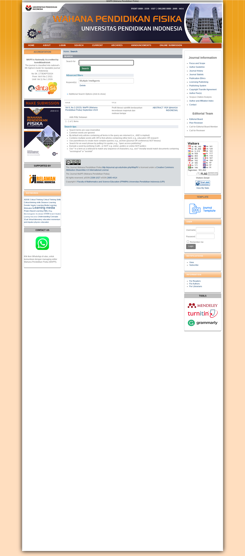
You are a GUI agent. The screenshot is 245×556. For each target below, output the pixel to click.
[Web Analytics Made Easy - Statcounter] (202, 185)
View (191, 262)
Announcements (141, 45)
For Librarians (195, 286)
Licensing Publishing (198, 82)
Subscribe (193, 265)
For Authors (194, 284)
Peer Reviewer (196, 123)
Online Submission (171, 45)
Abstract (158, 108)
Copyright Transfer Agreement (202, 89)
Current (97, 45)
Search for (71, 61)
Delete (83, 85)
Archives (117, 45)
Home (31, 45)
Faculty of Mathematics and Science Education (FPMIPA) (102, 182)
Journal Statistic (196, 74)
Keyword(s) (71, 82)
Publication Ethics (197, 78)
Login (62, 45)
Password (190, 236)
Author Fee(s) (195, 93)
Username (191, 230)
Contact (192, 105)
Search (79, 45)
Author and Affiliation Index (201, 101)
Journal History (196, 71)
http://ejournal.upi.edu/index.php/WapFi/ (120, 167)
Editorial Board (196, 119)
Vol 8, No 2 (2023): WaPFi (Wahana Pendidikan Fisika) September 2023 (81, 108)
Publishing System (197, 86)
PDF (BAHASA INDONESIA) (171, 109)
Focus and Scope (197, 63)
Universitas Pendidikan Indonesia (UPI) (147, 182)
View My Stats (202, 188)
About (47, 45)
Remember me (197, 242)
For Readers (195, 281)
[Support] (42, 243)
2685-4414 (112, 178)
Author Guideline (197, 67)
